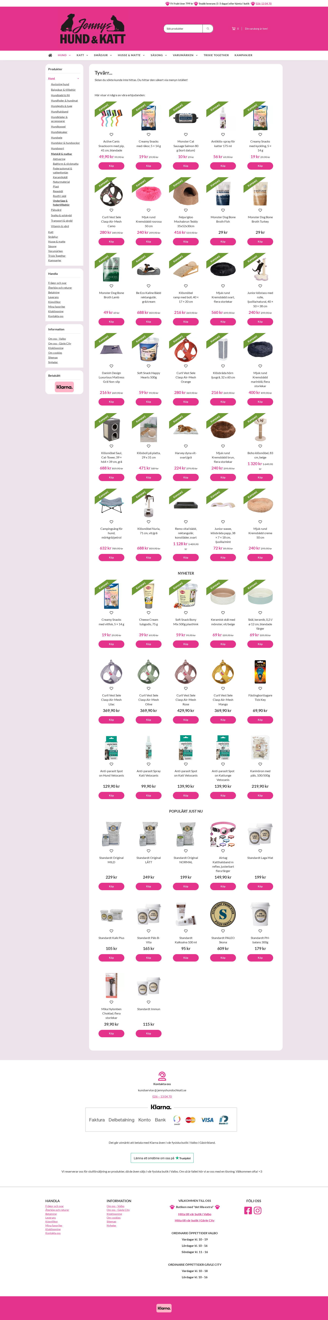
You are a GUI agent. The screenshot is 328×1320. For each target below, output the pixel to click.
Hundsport (57, 148)
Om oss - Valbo (57, 338)
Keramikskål (60, 177)
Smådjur (101, 55)
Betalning (53, 292)
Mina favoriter (56, 306)
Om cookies (55, 352)
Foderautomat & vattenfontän (62, 170)
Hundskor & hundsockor (65, 142)
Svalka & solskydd (61, 215)
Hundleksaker (59, 132)
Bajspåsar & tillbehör (63, 89)
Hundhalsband (59, 111)
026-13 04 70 (264, 3)
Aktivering (59, 159)
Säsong (157, 55)
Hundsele (56, 137)
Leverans (53, 297)
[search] (208, 28)
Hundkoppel (58, 126)
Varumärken (183, 55)
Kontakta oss (55, 316)
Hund (62, 55)
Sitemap (53, 357)
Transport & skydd (62, 220)
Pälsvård (56, 209)
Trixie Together (216, 55)
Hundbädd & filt (60, 95)
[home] (50, 55)
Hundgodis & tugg (61, 106)
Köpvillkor (54, 301)
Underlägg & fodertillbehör (61, 202)
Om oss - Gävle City (59, 343)
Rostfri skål (59, 196)
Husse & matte (129, 55)
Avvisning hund (60, 84)
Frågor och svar (57, 282)
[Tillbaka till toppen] (277, 1314)
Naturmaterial (61, 181)
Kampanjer (243, 55)
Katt (80, 55)
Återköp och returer (60, 287)
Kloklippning (55, 311)
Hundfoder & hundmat (64, 100)
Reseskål (58, 191)
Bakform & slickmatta (65, 163)
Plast (56, 186)
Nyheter (53, 362)
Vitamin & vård (60, 226)
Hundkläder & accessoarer (59, 119)
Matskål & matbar (61, 153)
